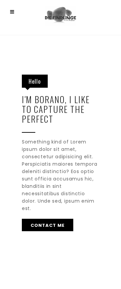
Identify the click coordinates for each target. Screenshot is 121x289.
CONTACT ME (48, 225)
